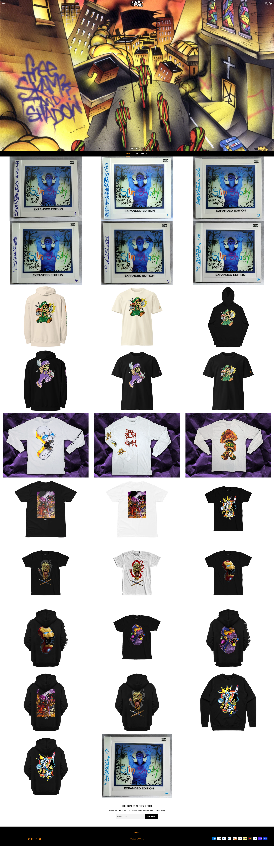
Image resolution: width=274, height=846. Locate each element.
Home (128, 154)
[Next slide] (271, 148)
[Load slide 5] (138, 148)
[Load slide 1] (131, 148)
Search (137, 832)
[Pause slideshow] (142, 148)
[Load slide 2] (132, 148)
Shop (136, 154)
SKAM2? (140, 839)
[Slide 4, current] (136, 148)
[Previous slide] (2, 148)
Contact (144, 154)
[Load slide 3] (134, 148)
